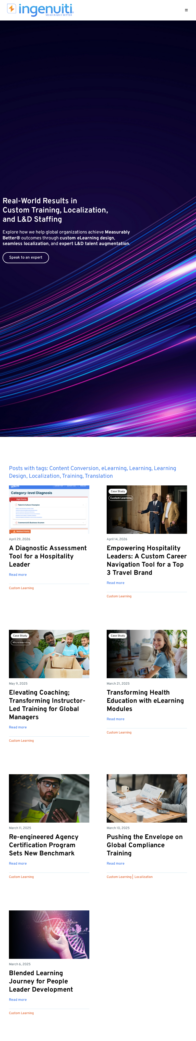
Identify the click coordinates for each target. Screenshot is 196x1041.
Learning (140, 468)
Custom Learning (21, 588)
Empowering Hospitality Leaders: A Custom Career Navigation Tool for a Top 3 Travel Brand (147, 560)
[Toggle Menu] (186, 10)
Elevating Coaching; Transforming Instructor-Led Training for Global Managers (47, 705)
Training (72, 476)
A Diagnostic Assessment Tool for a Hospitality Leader (48, 556)
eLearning (114, 468)
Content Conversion (74, 468)
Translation (99, 476)
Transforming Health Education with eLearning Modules (145, 701)
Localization (44, 476)
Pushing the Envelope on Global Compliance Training (145, 845)
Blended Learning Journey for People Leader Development (41, 981)
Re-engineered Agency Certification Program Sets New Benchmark (44, 845)
